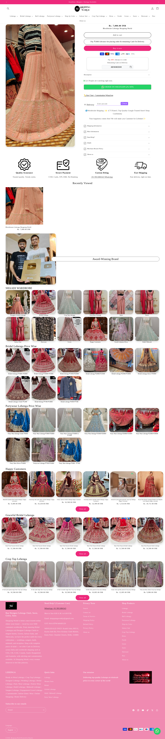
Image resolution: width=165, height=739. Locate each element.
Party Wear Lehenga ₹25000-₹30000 (147, 433)
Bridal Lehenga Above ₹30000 (147, 374)
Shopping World (16, 738)
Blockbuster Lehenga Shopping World (18, 227)
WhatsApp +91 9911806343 (55, 608)
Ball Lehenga (126, 616)
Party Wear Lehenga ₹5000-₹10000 (43, 433)
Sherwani (43, 342)
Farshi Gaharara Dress (121, 342)
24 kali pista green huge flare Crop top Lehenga (14, 589)
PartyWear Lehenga (95, 315)
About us (86, 632)
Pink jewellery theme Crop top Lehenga (150, 589)
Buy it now (117, 48)
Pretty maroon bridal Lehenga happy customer (69, 499)
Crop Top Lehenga (69, 315)
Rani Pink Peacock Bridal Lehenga (14, 545)
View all (82, 509)
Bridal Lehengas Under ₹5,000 (18, 402)
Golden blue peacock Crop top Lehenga (96, 589)
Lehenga (125, 608)
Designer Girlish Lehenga (17, 315)
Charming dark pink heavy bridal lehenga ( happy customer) (41, 500)
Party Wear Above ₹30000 (18, 463)
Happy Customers (95, 342)
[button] (8, 8)
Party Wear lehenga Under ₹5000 (18, 433)
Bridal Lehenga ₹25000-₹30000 (121, 374)
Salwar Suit (17, 342)
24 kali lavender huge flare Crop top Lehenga (68, 589)
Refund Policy (88, 624)
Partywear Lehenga (128, 620)
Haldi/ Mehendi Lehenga (53, 693)
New (123, 656)
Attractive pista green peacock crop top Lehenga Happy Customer (123, 500)
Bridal (46, 685)
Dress (147, 315)
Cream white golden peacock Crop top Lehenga (123, 589)
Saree (121, 315)
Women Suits (49, 681)
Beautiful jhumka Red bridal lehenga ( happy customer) (14, 500)
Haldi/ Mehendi (147, 342)
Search (85, 608)
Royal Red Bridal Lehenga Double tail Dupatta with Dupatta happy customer (150, 500)
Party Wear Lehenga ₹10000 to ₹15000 (69, 434)
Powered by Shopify (27, 738)
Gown (69, 342)
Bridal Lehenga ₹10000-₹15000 (43, 374)
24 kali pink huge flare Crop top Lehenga (41, 589)
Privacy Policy (88, 628)
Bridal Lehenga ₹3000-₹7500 (69, 402)
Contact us (86, 612)
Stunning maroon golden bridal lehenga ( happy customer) (96, 500)
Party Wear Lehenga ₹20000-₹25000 (121, 433)
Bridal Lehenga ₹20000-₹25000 (95, 374)
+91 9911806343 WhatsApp (102, 177)
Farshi (124, 640)
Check (124, 103)
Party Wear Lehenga (51, 697)
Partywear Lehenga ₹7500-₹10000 (43, 463)
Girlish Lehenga (50, 689)
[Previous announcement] (6, 2)
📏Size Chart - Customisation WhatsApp (98, 95)
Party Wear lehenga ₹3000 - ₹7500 (69, 463)
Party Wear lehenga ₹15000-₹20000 (95, 433)
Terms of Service (89, 616)
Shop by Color (127, 624)
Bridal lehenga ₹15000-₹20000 (69, 374)
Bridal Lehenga (43, 315)
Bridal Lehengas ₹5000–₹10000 (18, 374)
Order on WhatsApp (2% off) (119, 87)
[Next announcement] (158, 2)
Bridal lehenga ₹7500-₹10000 (44, 402)
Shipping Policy (88, 620)
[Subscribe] (43, 710)
